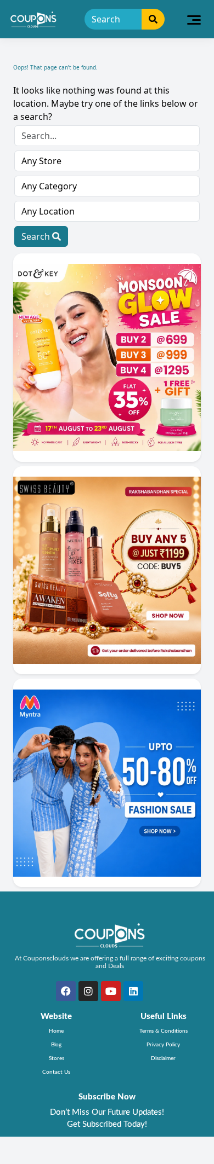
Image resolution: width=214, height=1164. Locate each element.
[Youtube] (111, 991)
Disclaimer (163, 1058)
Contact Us (56, 1072)
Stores (56, 1058)
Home (56, 1031)
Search (36, 236)
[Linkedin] (133, 991)
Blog (56, 1044)
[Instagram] (88, 991)
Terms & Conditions (163, 1031)
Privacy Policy (163, 1044)
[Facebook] (66, 991)
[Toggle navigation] (194, 19)
